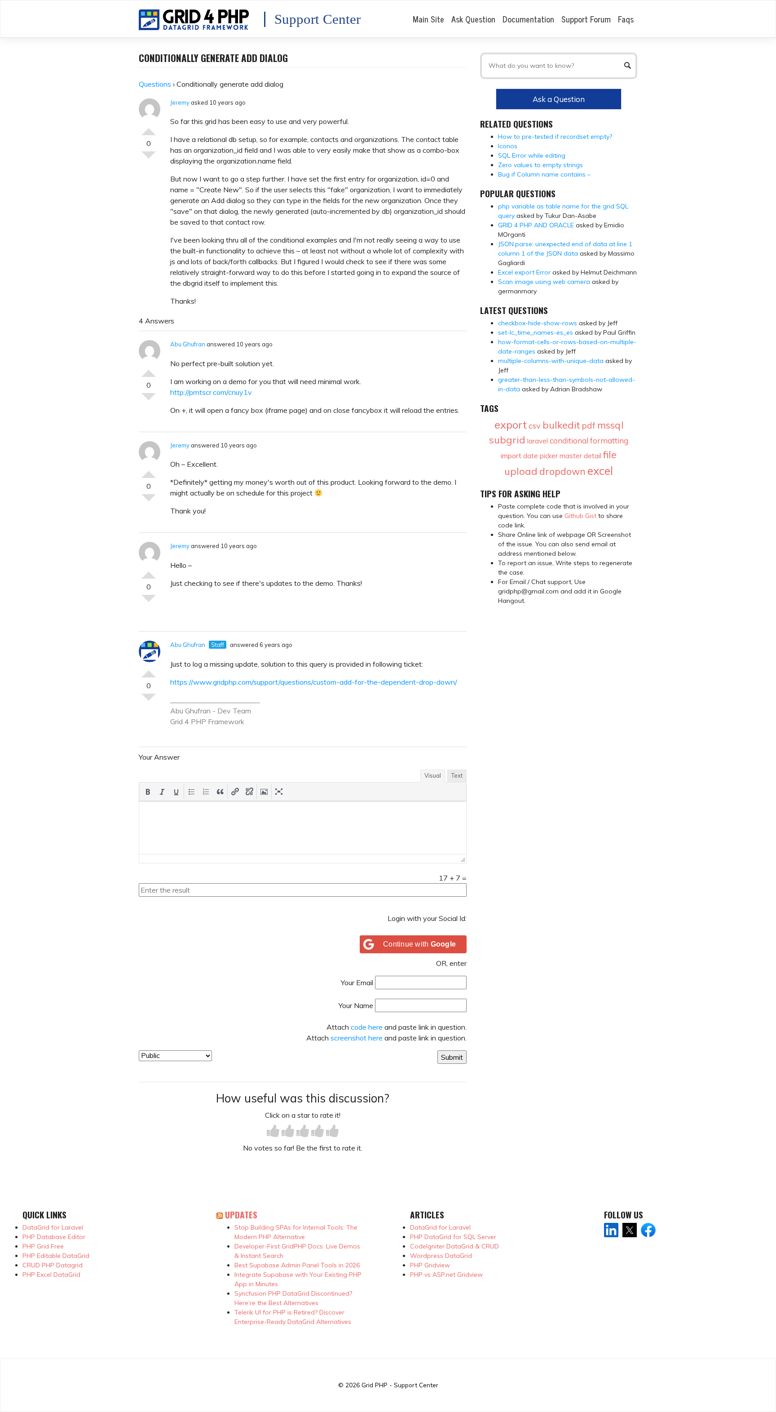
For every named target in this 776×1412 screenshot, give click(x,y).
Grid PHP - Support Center (400, 1385)
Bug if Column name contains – (544, 174)
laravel (537, 441)
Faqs (626, 19)
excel (600, 471)
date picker (540, 455)
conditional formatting (589, 440)
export (510, 424)
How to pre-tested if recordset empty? (555, 137)
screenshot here (357, 1037)
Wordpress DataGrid (441, 1256)
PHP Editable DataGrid (55, 1256)
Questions (155, 84)
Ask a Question (559, 99)
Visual (432, 775)
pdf (588, 425)
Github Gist (580, 516)
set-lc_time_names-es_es (535, 332)
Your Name (356, 1005)
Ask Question (473, 19)
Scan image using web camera (544, 282)
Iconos (507, 146)
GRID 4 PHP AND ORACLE (536, 225)
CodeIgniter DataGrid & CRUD (454, 1246)
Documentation (528, 19)
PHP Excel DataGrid (51, 1274)
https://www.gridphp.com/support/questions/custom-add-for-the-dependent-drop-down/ (313, 681)
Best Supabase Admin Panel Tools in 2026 (297, 1265)
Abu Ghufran (187, 344)
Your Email (357, 982)
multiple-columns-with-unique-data (551, 361)
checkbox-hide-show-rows (537, 323)
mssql (610, 425)
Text (457, 775)
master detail (580, 455)
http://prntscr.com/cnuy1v (211, 392)
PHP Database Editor (53, 1237)
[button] (147, 791)
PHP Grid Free (43, 1246)
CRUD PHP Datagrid (52, 1265)
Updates (241, 1214)
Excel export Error (524, 272)
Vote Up (148, 128)
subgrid (507, 440)
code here (367, 1026)
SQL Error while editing (531, 155)
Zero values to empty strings (540, 165)
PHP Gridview (430, 1265)
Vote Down (148, 158)
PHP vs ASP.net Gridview (446, 1274)
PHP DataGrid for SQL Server (453, 1237)
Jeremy (180, 102)
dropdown (562, 471)
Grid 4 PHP (188, 721)
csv (535, 426)
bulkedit (561, 425)
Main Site (428, 19)
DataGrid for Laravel (52, 1227)
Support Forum (586, 19)
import (511, 455)
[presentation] (148, 791)
